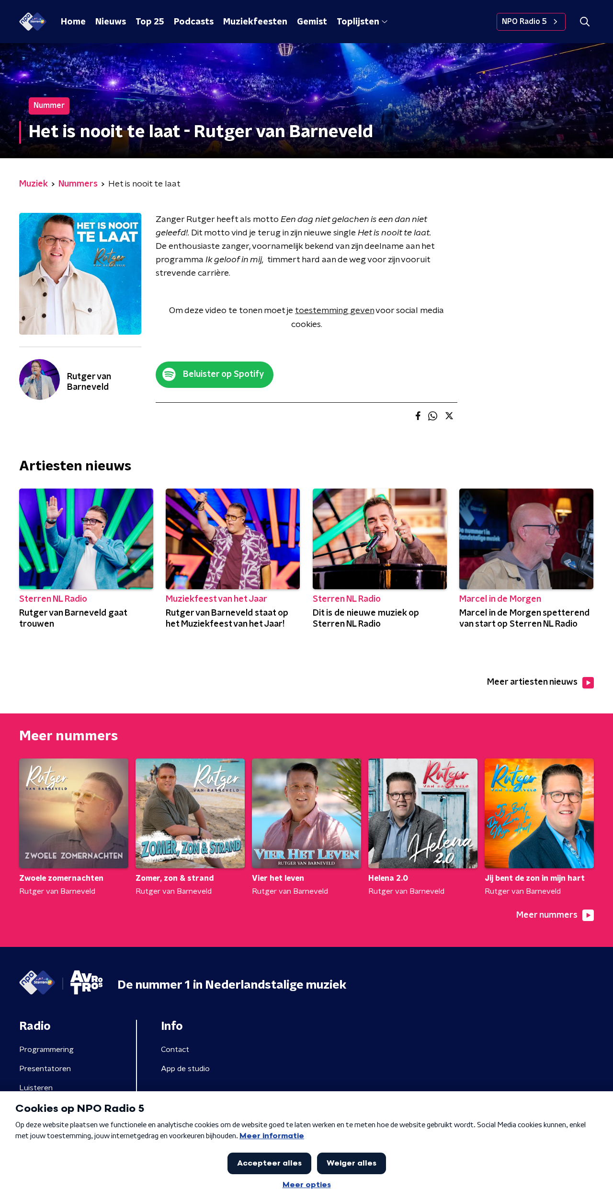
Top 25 (150, 22)
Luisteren (36, 1088)
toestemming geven (334, 310)
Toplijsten (358, 22)
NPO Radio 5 (524, 21)
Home (73, 22)
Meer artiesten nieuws (532, 682)
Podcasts (194, 22)
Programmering (46, 1049)
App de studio (185, 1069)
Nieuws (110, 22)
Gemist (312, 22)
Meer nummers (547, 915)
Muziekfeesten (255, 22)
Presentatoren (45, 1069)
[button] (584, 22)
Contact (175, 1049)
